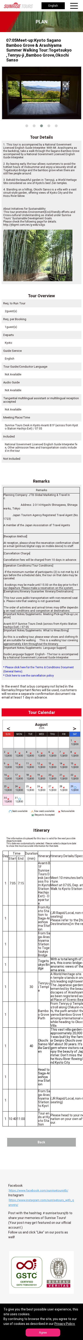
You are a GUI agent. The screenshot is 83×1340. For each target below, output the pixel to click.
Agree (43, 1332)
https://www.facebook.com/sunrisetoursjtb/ (38, 1190)
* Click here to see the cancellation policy (28, 675)
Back (41, 1142)
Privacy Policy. (64, 1324)
